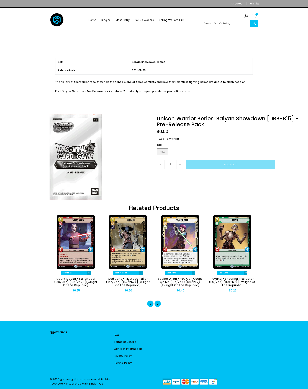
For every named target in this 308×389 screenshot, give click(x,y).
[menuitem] (92, 20)
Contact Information (128, 349)
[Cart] (254, 16)
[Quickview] (55, 291)
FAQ (116, 335)
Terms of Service (125, 342)
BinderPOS (96, 383)
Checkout (237, 3)
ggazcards (58, 332)
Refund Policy (123, 363)
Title (160, 145)
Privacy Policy (123, 356)
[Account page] (246, 16)
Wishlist (254, 3)
